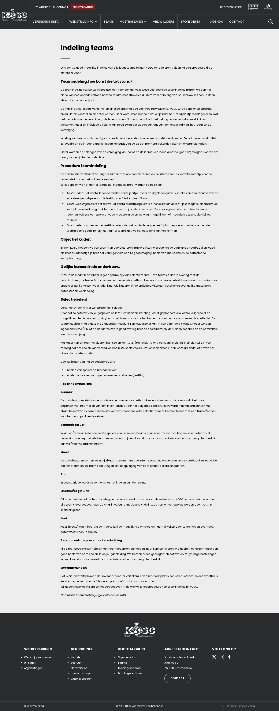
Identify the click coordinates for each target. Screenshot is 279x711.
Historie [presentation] (75, 657)
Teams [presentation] (122, 663)
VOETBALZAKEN (131, 21)
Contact (177, 678)
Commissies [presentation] (79, 668)
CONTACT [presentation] (236, 21)
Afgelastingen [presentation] (33, 668)
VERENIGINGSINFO (45, 21)
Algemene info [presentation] (127, 657)
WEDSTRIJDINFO (81, 21)
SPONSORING (190, 21)
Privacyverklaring (34, 706)
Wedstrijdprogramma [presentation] (38, 657)
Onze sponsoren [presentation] (81, 679)
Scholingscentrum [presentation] (130, 673)
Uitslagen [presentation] (30, 663)
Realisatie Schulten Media (240, 706)
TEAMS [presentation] (109, 21)
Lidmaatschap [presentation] (80, 673)
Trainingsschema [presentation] (129, 668)
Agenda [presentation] (216, 21)
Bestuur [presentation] (76, 663)
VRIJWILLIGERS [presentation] (163, 21)
